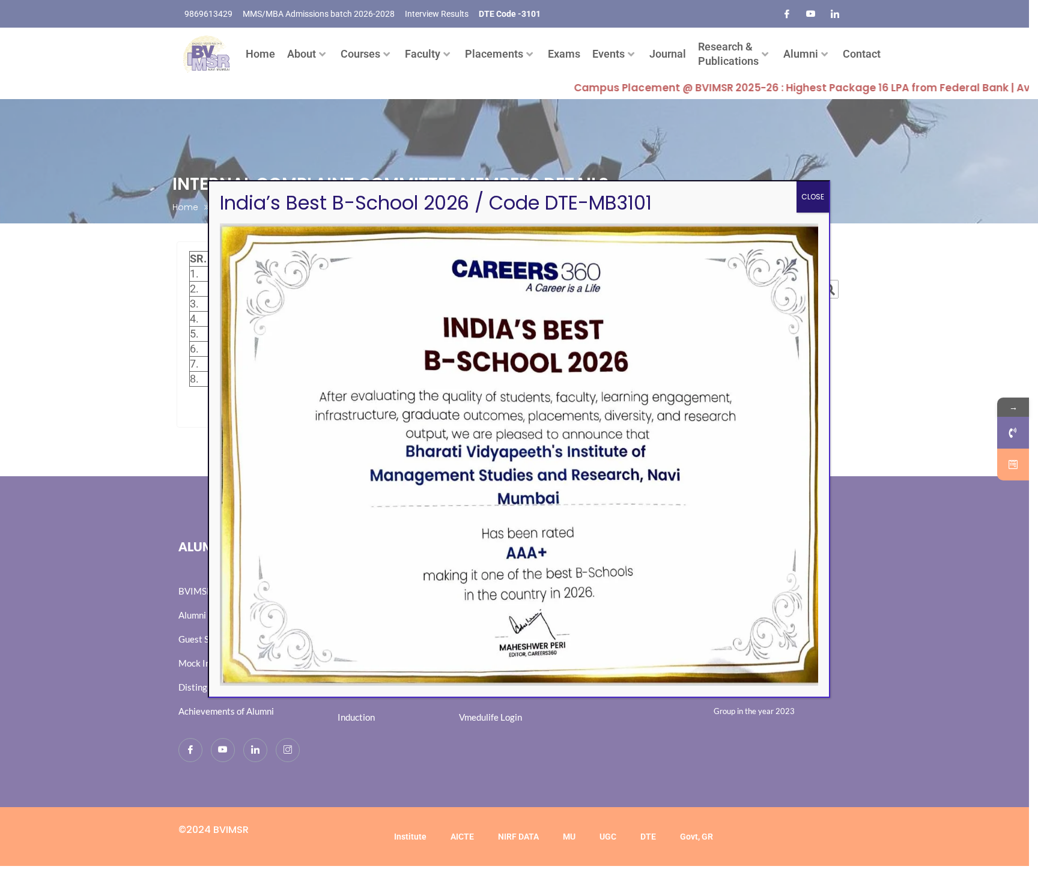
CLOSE (812, 197)
